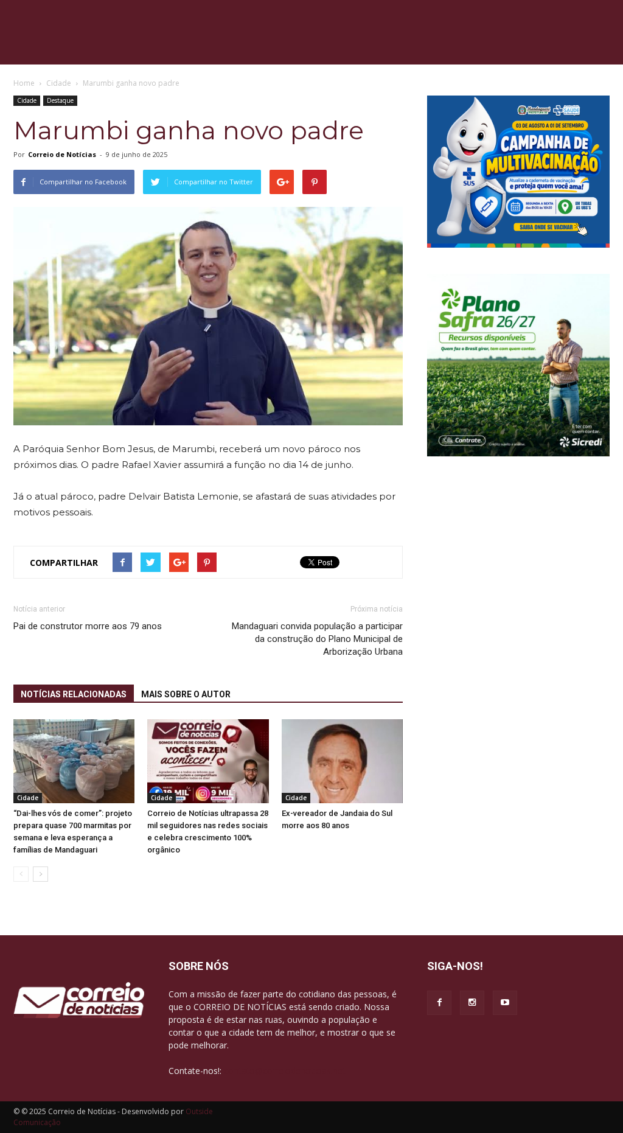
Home (24, 83)
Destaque (60, 100)
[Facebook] (439, 1003)
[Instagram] (472, 1003)
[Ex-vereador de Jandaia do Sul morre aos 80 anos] (342, 761)
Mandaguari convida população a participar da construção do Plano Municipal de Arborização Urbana (317, 639)
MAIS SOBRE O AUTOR (186, 694)
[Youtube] (505, 1003)
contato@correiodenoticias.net (285, 1070)
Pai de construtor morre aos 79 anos (87, 626)
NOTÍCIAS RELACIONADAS (74, 694)
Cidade (27, 100)
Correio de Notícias (62, 154)
